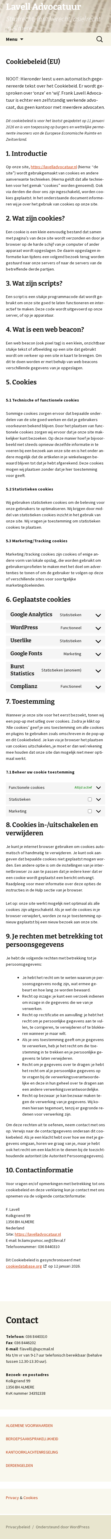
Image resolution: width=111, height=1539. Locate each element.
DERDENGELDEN (19, 1465)
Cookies (30, 1497)
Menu (11, 39)
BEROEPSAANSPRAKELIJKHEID (32, 1438)
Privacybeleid (18, 1527)
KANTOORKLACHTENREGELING (32, 1452)
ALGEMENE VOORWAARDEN (29, 1425)
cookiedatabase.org (24, 1266)
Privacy (12, 1497)
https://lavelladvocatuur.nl (54, 166)
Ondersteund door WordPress (63, 1527)
